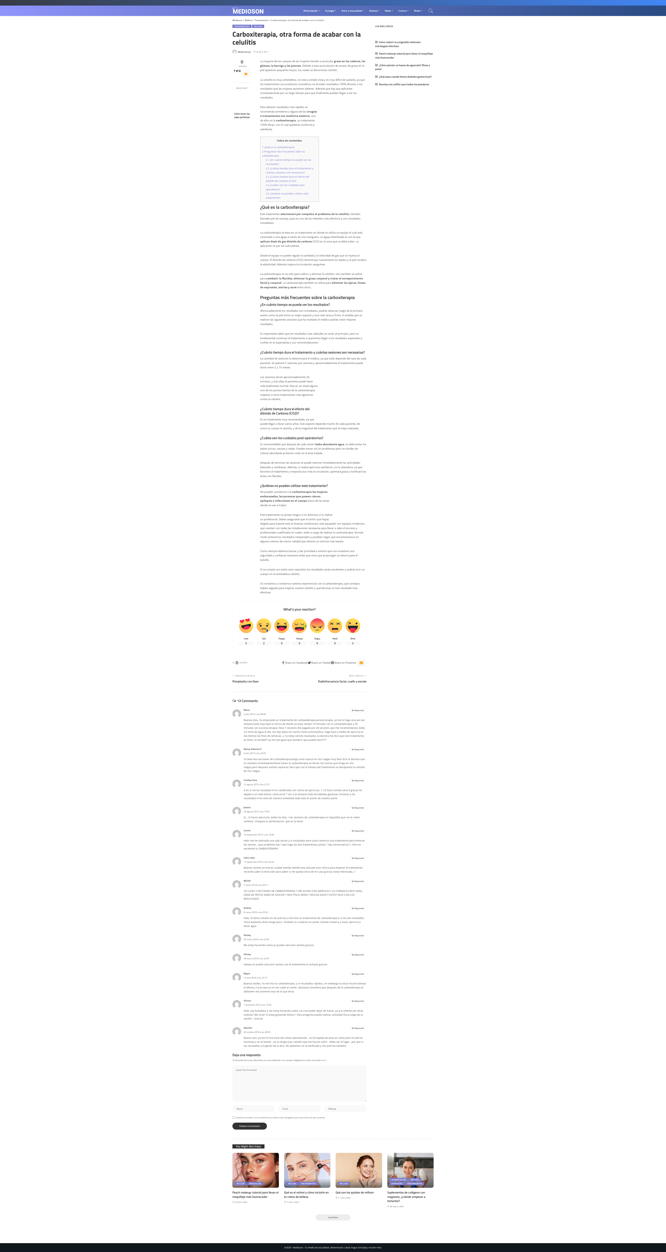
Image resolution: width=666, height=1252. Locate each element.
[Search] (431, 11)
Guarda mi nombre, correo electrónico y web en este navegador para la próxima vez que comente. (280, 1117)
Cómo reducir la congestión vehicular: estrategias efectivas (398, 44)
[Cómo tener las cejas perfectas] (242, 101)
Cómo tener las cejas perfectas (242, 115)
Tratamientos (241, 26)
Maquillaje (255, 1183)
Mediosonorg (244, 52)
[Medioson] (248, 11)
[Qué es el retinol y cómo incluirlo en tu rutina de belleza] (307, 1170)
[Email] (246, 74)
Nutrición (397, 1183)
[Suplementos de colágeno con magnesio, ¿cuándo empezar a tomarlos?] (410, 1170)
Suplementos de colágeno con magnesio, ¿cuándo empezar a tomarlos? (406, 1196)
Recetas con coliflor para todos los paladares (404, 84)
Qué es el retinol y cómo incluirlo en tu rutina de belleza (306, 1194)
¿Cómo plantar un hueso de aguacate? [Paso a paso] (402, 67)
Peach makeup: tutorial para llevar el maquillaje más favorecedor (255, 1194)
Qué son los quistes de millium (355, 1192)
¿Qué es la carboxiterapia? (278, 147)
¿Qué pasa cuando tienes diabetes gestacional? (405, 77)
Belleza (258, 26)
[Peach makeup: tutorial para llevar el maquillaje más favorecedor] (255, 1170)
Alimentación (398, 1179)
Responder (359, 710)
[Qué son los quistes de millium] (359, 1170)
